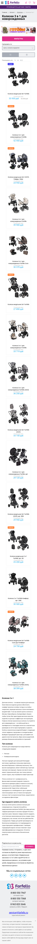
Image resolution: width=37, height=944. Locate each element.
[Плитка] (10, 54)
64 (18, 60)
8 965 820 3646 (18, 904)
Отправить (30, 846)
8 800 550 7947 (18, 893)
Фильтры (18, 39)
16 (15, 60)
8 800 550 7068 (18, 898)
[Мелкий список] (26, 54)
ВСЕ (21, 60)
